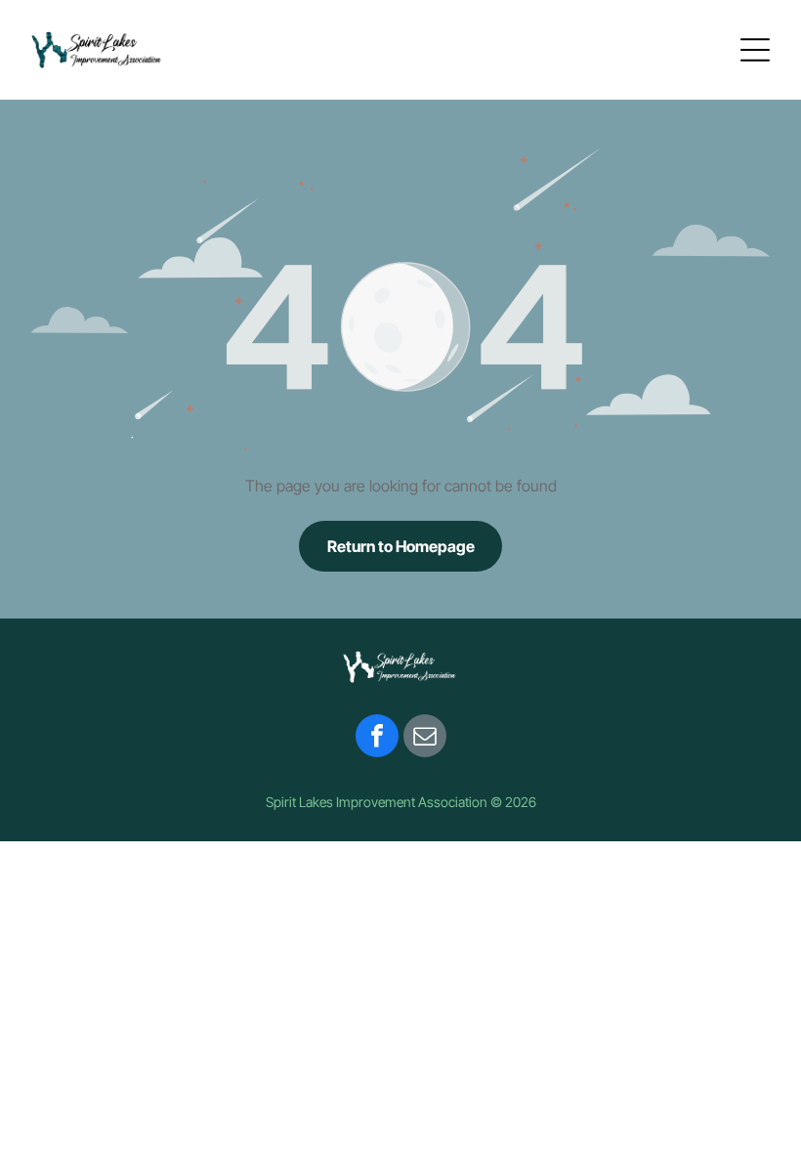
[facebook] (377, 738)
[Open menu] (755, 49)
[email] (424, 738)
